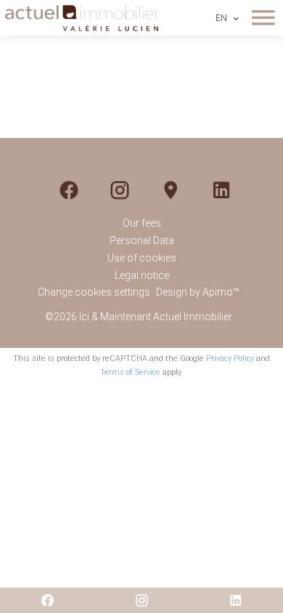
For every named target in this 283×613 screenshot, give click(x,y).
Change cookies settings (94, 292)
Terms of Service (130, 372)
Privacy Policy (230, 358)
